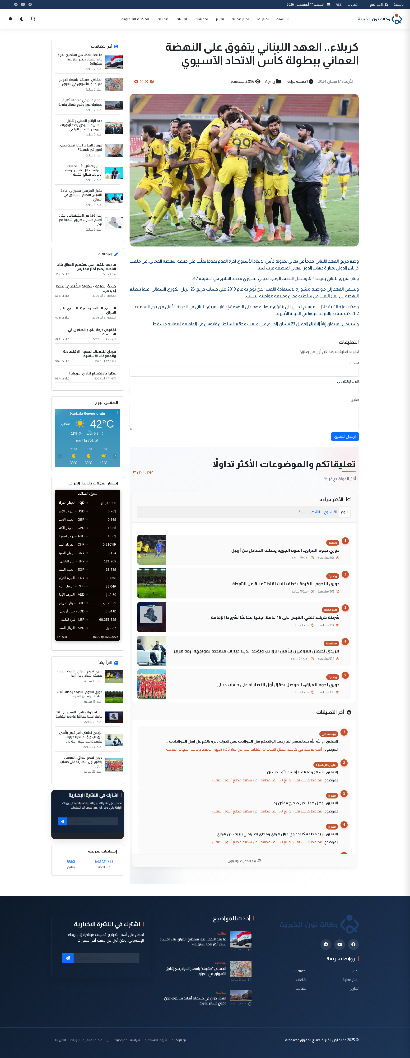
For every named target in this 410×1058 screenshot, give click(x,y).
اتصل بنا (352, 4)
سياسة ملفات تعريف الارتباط (90, 1040)
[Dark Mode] (22, 19)
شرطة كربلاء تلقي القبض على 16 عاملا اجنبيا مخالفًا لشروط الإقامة (275, 617)
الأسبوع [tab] (330, 512)
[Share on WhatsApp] (141, 81)
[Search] (33, 19)
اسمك (354, 363)
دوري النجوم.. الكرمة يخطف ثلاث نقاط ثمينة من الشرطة (285, 584)
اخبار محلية (240, 19)
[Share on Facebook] (152, 81)
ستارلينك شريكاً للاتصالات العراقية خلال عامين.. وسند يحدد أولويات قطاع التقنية (79, 170)
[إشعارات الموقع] (10, 19)
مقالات (162, 19)
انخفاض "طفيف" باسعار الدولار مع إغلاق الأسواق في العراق (80, 82)
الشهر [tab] (315, 512)
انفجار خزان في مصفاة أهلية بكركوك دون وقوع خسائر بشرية (80, 102)
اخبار (265, 19)
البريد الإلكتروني (348, 381)
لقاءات (181, 19)
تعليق (355, 399)
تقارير (220, 19)
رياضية (270, 81)
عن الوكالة (179, 1040)
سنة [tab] (302, 512)
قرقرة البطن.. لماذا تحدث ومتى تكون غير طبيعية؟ (80, 147)
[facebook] (353, 944)
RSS (339, 4)
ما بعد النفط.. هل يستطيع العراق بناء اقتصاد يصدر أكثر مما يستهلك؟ (79, 59)
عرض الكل (145, 472)
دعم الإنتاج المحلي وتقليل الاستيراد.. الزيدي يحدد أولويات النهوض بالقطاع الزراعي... (81, 125)
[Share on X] (146, 81)
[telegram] (326, 944)
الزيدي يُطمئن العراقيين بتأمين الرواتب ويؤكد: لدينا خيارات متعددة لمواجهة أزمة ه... (80, 736)
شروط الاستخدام (155, 1040)
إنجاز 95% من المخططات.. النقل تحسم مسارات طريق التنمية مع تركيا (80, 219)
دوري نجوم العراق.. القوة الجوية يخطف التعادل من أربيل (285, 550)
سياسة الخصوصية (127, 1040)
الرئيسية (399, 4)
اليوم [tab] (344, 512)
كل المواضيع (379, 4)
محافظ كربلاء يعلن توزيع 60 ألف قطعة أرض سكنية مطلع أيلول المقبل (267, 780)
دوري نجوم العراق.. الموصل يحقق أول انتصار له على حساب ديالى (277, 685)
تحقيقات (201, 19)
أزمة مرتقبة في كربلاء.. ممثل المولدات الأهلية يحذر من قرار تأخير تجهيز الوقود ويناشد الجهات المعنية (244, 749)
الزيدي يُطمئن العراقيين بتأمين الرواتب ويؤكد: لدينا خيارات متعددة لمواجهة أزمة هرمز (256, 651)
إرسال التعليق (345, 436)
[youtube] (339, 944)
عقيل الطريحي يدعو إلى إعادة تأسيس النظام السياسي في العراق (81, 194)
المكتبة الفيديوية (135, 19)
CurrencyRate (109, 643)
